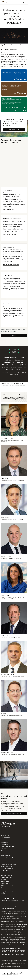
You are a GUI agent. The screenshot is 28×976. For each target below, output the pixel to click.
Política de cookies (5, 883)
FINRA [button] (15, 931)
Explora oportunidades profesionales (14, 813)
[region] (14, 972)
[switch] (2, 45)
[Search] (23, 2)
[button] (21, 351)
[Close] (25, 971)
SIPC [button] (19, 931)
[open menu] (26, 2)
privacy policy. (15, 974)
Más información (6, 385)
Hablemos (14, 335)
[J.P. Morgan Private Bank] (7, 2)
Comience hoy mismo (14, 129)
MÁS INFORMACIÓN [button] (5, 906)
